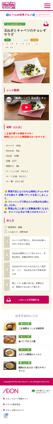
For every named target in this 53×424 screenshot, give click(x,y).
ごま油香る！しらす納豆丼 (31, 328)
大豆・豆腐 (9, 44)
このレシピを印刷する (28, 300)
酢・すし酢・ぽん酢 (23, 44)
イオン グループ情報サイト (17, 399)
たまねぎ (25, 40)
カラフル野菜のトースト (30, 354)
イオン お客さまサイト (15, 410)
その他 (34, 40)
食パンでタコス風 (27, 341)
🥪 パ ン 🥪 (24, 337)
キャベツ (16, 40)
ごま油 (35, 44)
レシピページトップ (43, 15)
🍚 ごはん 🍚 (25, 363)
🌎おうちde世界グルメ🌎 (15, 24)
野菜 (7, 40)
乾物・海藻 (9, 47)
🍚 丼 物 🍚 (24, 324)
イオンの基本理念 (13, 404)
